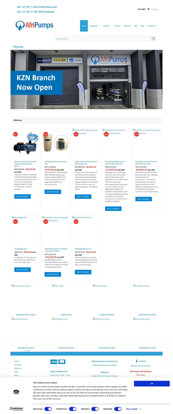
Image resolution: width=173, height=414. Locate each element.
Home (17, 361)
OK (151, 384)
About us (18, 368)
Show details (132, 409)
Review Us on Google (140, 365)
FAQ (16, 371)
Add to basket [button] (22, 196)
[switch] (72, 409)
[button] (99, 26)
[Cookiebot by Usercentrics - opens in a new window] (16, 409)
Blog (16, 375)
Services (17, 364)
